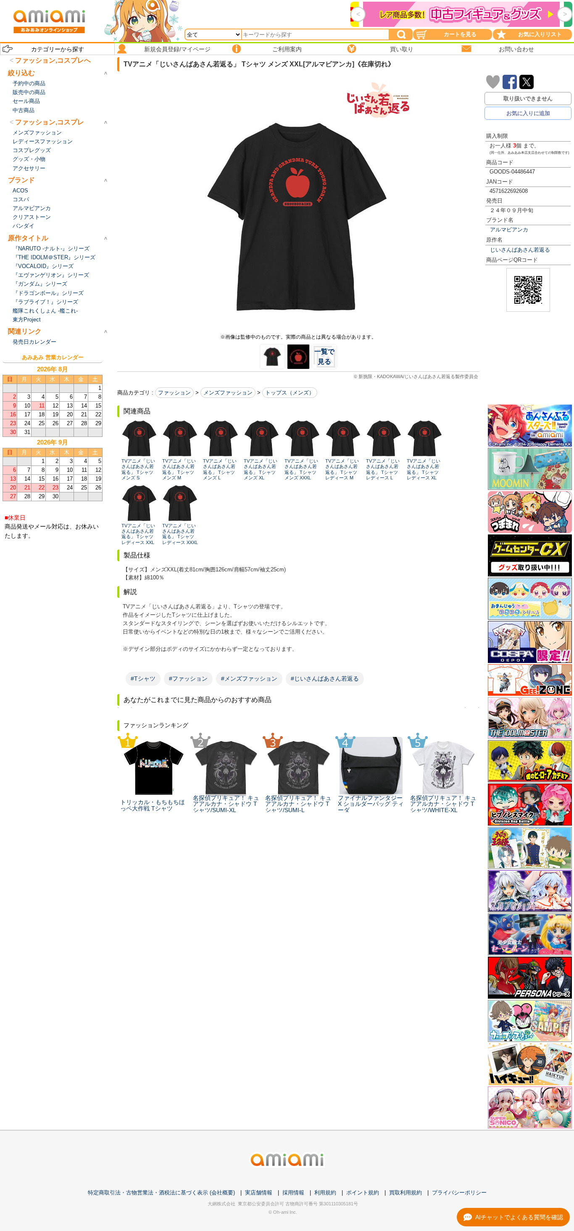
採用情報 (293, 1192)
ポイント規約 (362, 1192)
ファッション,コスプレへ (53, 60)
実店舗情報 (258, 1192)
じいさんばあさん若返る (520, 250)
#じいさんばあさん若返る (325, 678)
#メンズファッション (249, 678)
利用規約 (325, 1192)
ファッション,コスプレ (49, 122)
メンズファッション (228, 392)
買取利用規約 (405, 1192)
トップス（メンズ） (289, 392)
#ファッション (188, 678)
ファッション (174, 392)
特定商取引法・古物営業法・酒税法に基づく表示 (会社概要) (161, 1192)
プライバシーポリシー (459, 1192)
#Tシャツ (143, 678)
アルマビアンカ (509, 229)
